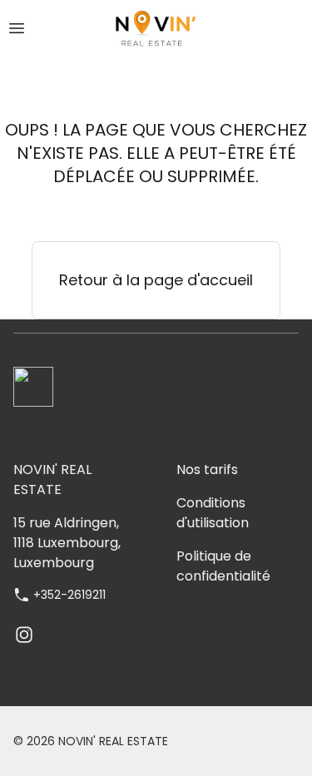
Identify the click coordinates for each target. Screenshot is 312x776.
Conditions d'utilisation (212, 512)
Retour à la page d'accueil (156, 279)
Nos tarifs (207, 469)
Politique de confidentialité (223, 566)
